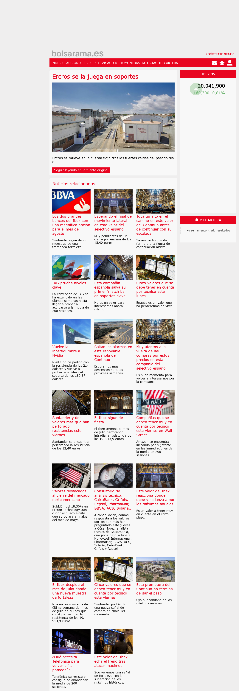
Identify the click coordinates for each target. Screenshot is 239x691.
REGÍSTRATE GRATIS (220, 54)
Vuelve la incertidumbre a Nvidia (66, 351)
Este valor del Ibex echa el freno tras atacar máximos (111, 661)
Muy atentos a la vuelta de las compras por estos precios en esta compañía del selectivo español (152, 357)
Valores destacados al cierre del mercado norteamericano (71, 495)
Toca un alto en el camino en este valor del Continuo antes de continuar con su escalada (154, 225)
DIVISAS (104, 63)
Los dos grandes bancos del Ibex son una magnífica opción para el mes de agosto (71, 225)
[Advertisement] (142, 26)
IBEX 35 (90, 63)
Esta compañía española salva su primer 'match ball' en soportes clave (110, 289)
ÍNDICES (57, 63)
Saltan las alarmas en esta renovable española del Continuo (113, 353)
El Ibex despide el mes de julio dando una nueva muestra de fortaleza (69, 591)
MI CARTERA (168, 63)
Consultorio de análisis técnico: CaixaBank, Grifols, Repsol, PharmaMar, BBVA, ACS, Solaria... (113, 499)
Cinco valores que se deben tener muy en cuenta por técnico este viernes (112, 591)
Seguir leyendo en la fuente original (81, 170)
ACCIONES (74, 63)
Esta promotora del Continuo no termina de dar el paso (154, 588)
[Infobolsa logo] (77, 53)
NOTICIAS (149, 63)
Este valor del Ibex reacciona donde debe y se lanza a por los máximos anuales (155, 497)
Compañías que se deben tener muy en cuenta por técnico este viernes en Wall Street (154, 426)
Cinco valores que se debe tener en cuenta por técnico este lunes (155, 289)
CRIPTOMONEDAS (126, 63)
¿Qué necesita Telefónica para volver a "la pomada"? (65, 663)
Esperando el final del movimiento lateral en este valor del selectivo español (113, 222)
